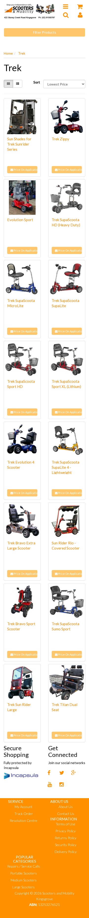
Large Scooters (23, 887)
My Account (23, 807)
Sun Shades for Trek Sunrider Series (19, 144)
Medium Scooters (24, 880)
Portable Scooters (23, 873)
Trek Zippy (60, 139)
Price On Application (25, 169)
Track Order (23, 813)
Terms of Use (65, 824)
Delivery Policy (66, 852)
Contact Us (65, 813)
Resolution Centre (23, 820)
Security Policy (65, 845)
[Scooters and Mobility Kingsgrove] (30, 10)
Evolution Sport (20, 219)
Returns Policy (65, 838)
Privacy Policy (65, 831)
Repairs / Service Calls (23, 866)
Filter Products (44, 32)
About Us (66, 807)
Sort (36, 82)
